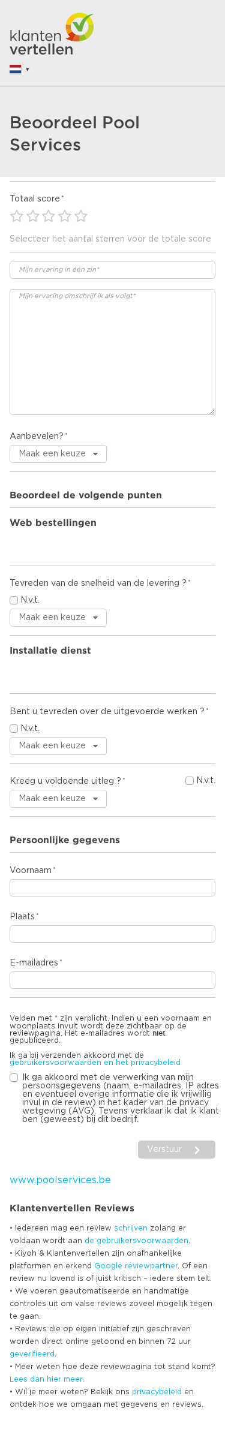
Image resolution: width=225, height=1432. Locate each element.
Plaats (22, 917)
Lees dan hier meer (46, 1379)
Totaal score (35, 199)
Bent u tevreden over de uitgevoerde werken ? (107, 712)
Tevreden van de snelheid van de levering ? (98, 583)
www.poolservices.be (60, 1180)
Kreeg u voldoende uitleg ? (65, 781)
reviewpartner (151, 1265)
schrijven (131, 1228)
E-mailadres (34, 963)
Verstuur (164, 1149)
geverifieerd (32, 1354)
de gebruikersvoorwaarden (136, 1240)
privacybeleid (157, 1391)
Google (108, 1265)
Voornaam (31, 871)
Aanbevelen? (37, 436)
